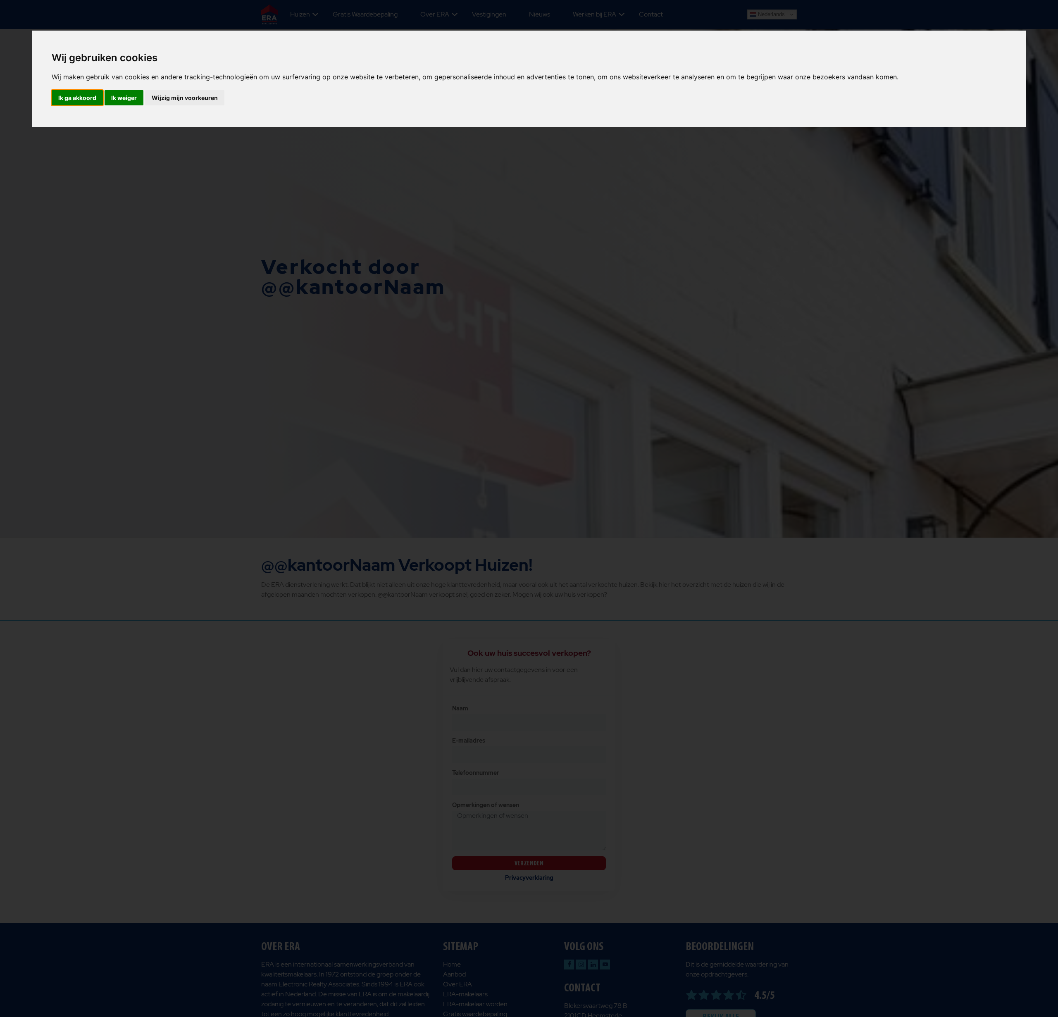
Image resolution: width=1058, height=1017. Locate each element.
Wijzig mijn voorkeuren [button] (185, 97)
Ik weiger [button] (124, 97)
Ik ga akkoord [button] (77, 97)
